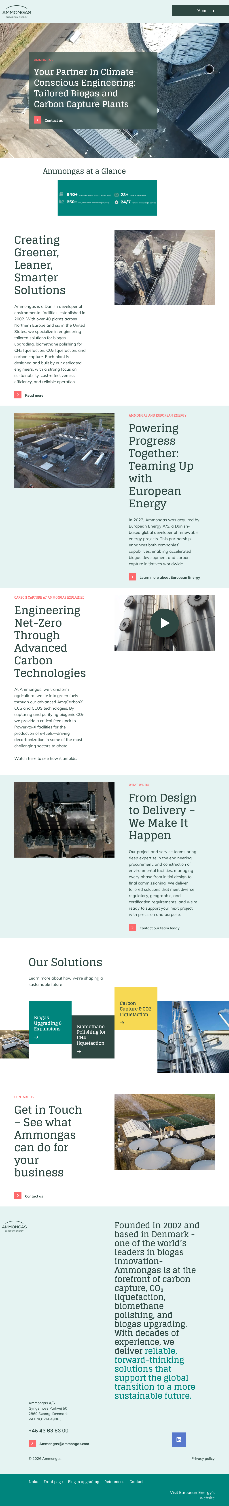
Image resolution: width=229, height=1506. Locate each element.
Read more (34, 395)
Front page (53, 1482)
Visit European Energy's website (192, 1495)
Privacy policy (203, 1458)
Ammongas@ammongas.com (64, 1443)
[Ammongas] (15, 10)
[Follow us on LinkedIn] (179, 1439)
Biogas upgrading (83, 1482)
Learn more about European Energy (170, 577)
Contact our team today (160, 928)
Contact (137, 1482)
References (114, 1482)
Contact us (54, 120)
